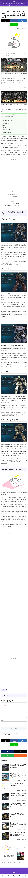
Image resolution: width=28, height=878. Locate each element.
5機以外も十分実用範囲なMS (13, 205)
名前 (2, 720)
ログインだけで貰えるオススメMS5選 (14, 194)
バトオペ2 (5, 689)
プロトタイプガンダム (12, 196)
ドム (8, 199)
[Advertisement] (14, 174)
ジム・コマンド (11, 201)
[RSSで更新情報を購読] (20, 755)
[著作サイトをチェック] (7, 751)
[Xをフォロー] (20, 751)
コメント (3, 705)
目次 (12, 192)
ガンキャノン (10, 198)
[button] (25, 449)
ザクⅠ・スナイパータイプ (13, 203)
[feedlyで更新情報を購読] (7, 755)
